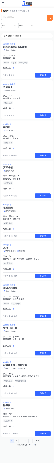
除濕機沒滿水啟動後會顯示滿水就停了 (29, 416)
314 (37, 441)
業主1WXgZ (14, 296)
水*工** (12, 55)
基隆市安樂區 (10, 50)
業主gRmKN (14, 337)
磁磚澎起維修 (18, 299)
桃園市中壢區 (10, 91)
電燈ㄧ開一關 (18, 339)
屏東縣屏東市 (10, 171)
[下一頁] (42, 441)
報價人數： (8, 68)
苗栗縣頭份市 (10, 251)
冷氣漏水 (16, 98)
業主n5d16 (13, 216)
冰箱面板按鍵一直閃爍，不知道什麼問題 (30, 259)
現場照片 (22, 251)
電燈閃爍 (16, 219)
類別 (21, 26)
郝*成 (11, 374)
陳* (10, 256)
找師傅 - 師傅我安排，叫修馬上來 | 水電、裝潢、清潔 (27, 3)
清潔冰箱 (16, 179)
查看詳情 (43, 75)
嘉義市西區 (9, 409)
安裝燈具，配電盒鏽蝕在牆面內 (26, 376)
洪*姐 (11, 136)
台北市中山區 (10, 131)
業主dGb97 (14, 176)
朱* (10, 96)
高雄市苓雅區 (10, 368)
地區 (4, 26)
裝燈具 (16, 138)
